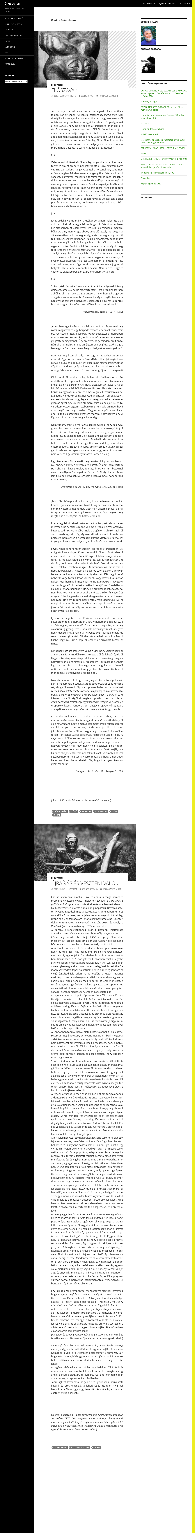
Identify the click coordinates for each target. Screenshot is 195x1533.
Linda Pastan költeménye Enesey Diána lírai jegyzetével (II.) (163, 116)
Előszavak (64, 90)
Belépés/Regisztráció (14, 18)
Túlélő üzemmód (149, 134)
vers (7, 52)
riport (57, 815)
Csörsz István (87, 96)
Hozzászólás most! (108, 96)
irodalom (86, 811)
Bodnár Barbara (90, 889)
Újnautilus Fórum (167, 3)
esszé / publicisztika (80, 1447)
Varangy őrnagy (149, 101)
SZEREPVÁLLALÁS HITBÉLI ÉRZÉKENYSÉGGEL (163, 148)
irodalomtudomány (14, 58)
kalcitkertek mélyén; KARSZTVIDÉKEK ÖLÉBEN (164, 159)
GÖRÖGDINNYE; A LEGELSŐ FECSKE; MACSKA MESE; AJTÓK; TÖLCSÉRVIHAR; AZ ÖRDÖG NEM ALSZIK (164, 93)
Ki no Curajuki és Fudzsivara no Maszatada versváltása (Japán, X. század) (162, 166)
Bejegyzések (57, 85)
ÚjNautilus (12, 3)
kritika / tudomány (13, 35)
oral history (101, 811)
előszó (74, 811)
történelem (10, 64)
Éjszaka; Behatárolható (152, 128)
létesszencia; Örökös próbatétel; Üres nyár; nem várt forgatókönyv (163, 141)
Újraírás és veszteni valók (84, 883)
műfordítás (10, 47)
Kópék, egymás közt (151, 183)
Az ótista (145, 123)
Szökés (144, 153)
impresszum (184, 3)
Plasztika (145, 178)
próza (114, 811)
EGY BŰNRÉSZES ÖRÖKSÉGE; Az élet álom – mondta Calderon (163, 108)
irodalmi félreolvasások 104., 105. (158, 172)
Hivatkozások (149, 3)
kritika (97, 1447)
